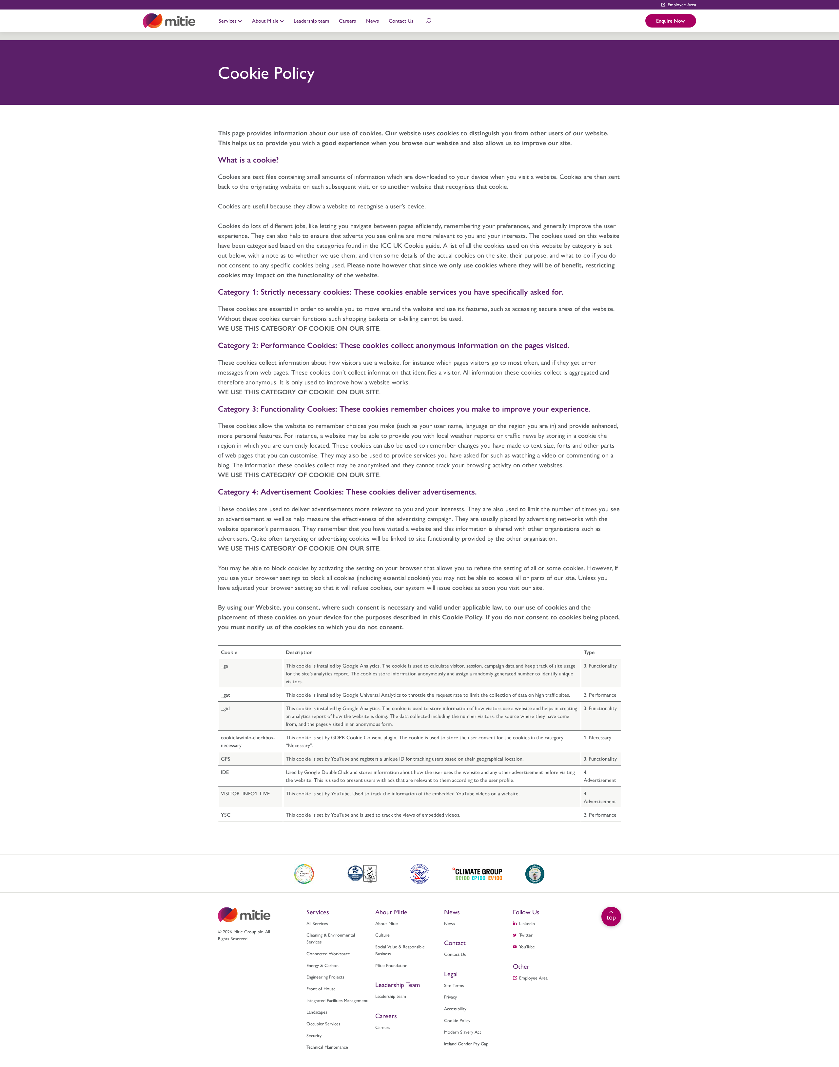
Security (314, 1035)
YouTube (527, 946)
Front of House (321, 988)
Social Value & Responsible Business (400, 950)
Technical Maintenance (467, 12)
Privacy (450, 996)
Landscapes (316, 1011)
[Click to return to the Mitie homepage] (169, 21)
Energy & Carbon (322, 965)
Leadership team (311, 20)
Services (228, 20)
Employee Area (682, 4)
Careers (347, 20)
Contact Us (401, 20)
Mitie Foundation (391, 965)
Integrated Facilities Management (337, 1000)
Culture (233, 12)
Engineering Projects (325, 976)
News (372, 20)
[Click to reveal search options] (429, 20)
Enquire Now (670, 20)
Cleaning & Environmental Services (330, 938)
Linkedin (527, 923)
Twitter (526, 934)
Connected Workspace (328, 953)
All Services (317, 923)
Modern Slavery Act (462, 1031)
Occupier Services (323, 1023)
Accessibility (455, 1008)
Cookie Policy (457, 1020)
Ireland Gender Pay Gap (466, 1043)
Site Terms (454, 985)
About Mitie (266, 20)
